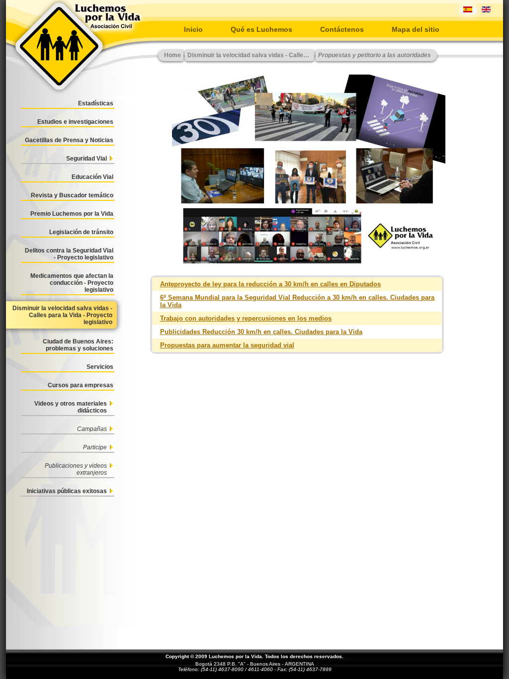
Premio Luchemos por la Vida (71, 213)
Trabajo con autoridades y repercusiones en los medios (246, 318)
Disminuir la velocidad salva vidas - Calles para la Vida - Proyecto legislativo (62, 315)
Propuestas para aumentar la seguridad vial (227, 345)
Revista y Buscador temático (72, 195)
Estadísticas (95, 103)
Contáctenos (342, 29)
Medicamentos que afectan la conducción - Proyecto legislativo (71, 282)
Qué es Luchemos (261, 29)
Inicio (193, 29)
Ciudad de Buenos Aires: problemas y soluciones (78, 345)
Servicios (99, 366)
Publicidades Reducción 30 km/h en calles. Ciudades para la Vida (261, 332)
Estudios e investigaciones (75, 121)
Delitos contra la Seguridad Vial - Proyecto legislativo (69, 254)
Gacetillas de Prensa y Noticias (69, 140)
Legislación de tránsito (81, 232)
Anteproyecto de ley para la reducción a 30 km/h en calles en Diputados (270, 284)
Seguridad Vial (86, 158)
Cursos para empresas (80, 385)
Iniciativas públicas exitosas (67, 491)
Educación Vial (92, 176)
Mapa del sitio (415, 29)
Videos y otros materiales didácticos (70, 407)
